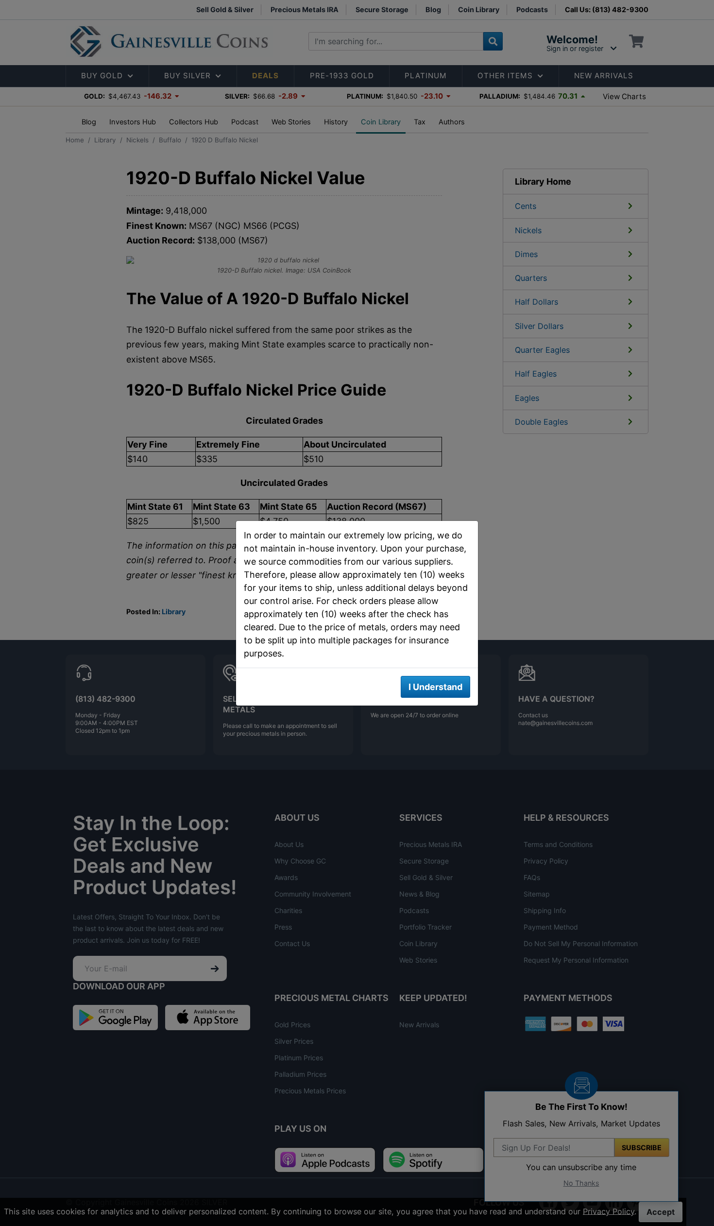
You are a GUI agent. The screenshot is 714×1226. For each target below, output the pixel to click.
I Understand (435, 687)
